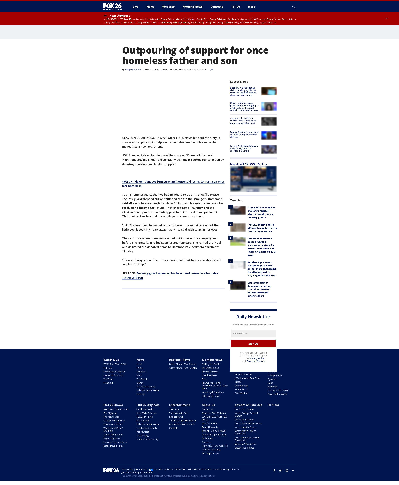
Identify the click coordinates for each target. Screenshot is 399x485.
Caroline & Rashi (144, 409)
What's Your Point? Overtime (113, 429)
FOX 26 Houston (152, 69)
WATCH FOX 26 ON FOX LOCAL (214, 418)
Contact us (207, 409)
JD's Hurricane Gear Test (247, 378)
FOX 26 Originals (147, 405)
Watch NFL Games (244, 409)
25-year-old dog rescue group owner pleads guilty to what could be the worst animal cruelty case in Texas (244, 106)
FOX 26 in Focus (144, 416)
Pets (204, 379)
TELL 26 (107, 367)
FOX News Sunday (145, 386)
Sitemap (140, 394)
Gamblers (272, 386)
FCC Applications (210, 453)
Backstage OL (176, 416)
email (293, 470)
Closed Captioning (211, 449)
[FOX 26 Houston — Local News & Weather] (113, 6)
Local (139, 364)
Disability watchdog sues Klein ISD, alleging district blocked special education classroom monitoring (243, 91)
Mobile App (207, 438)
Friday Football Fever (278, 390)
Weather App (241, 385)
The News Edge (111, 416)
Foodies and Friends (146, 428)
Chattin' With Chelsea (114, 420)
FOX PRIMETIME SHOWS (181, 424)
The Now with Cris (178, 413)
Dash (270, 382)
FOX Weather (241, 393)
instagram (286, 470)
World (139, 375)
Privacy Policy (257, 358)
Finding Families (210, 371)
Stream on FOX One (248, 405)
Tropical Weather (243, 374)
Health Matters (209, 375)
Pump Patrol (241, 389)
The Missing (142, 435)
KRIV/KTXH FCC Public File (215, 445)
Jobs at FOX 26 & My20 (214, 430)
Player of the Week (277, 394)
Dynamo (272, 379)
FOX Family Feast (211, 395)
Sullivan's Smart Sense (147, 390)
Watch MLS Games (244, 447)
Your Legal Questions (213, 392)
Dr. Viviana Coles (210, 367)
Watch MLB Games (245, 419)
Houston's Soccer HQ (147, 439)
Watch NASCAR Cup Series (248, 423)
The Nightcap (110, 413)
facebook (274, 470)
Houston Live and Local (115, 442)
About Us (208, 405)
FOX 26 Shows (113, 405)
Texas (139, 367)
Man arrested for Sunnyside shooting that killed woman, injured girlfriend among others (259, 289)
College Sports (275, 375)
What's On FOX (209, 423)
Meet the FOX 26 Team (214, 413)
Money (139, 382)
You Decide (142, 379)
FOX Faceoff (142, 420)
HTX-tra (273, 405)
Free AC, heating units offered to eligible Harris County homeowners (262, 228)
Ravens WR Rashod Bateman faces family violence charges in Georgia (244, 148)
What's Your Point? (113, 424)
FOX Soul (108, 382)
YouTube (108, 379)
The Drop (174, 409)
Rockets (272, 371)
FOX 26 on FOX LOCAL (115, 364)
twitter (280, 470)
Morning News (212, 360)
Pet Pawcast (142, 431)
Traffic (238, 381)
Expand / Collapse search (294, 6)
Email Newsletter (210, 427)
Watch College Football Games (246, 414)
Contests (173, 428)
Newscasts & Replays (114, 371)
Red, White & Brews (146, 413)
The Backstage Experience (182, 420)
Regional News (179, 360)
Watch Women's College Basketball (247, 439)
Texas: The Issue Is (113, 434)
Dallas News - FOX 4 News (182, 364)
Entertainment (179, 405)
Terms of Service (255, 361)
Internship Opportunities (214, 434)
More (251, 6)
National (140, 371)
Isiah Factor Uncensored (115, 409)
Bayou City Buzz (111, 438)
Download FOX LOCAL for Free (249, 164)
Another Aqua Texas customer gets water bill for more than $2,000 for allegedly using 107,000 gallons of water (262, 269)
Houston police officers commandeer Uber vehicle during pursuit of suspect (243, 120)
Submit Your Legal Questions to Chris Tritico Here (215, 385)
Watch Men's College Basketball (245, 432)
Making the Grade (211, 364)
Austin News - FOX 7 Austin (183, 367)
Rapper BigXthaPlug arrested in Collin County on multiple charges (244, 134)
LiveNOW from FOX (113, 375)
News (164, 69)
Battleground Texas (113, 445)
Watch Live (111, 360)
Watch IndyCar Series (245, 427)
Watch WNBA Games (245, 443)
